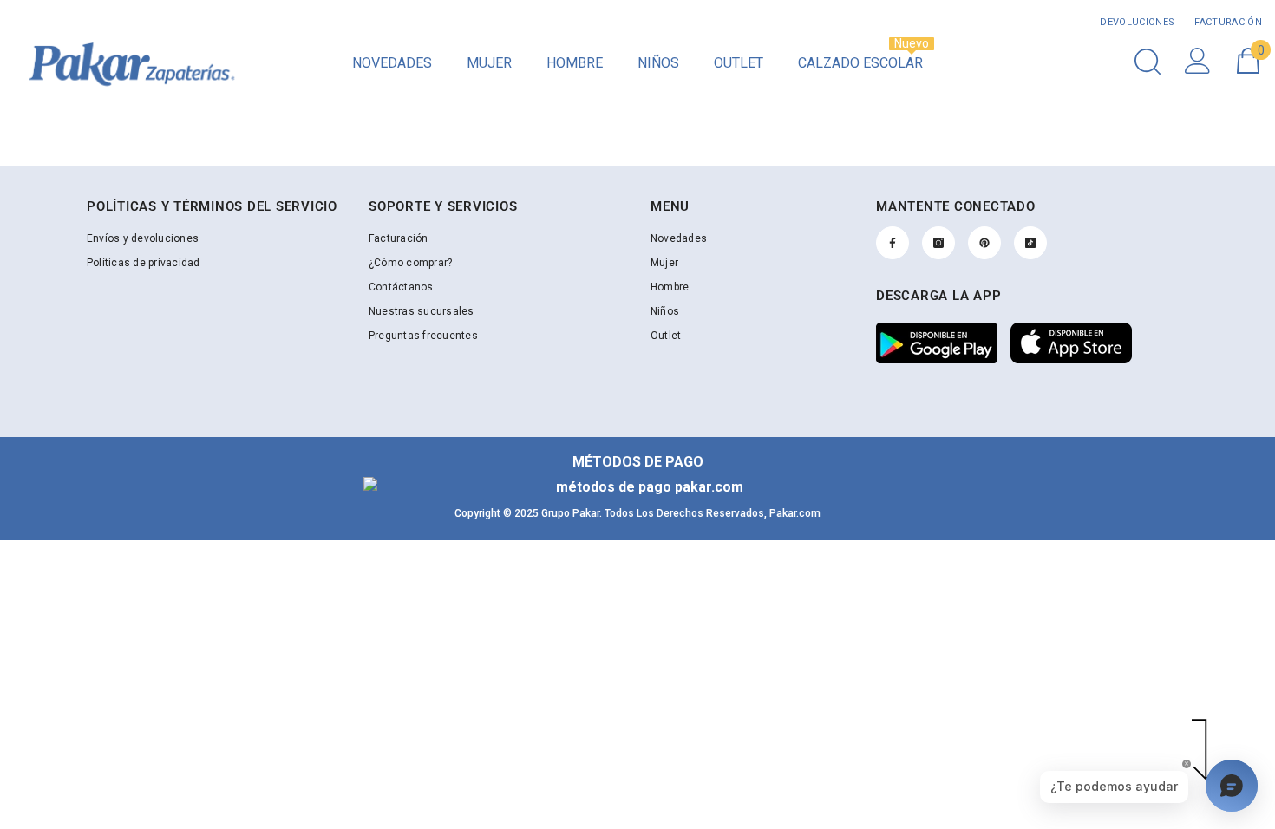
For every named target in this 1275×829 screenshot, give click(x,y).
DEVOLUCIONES (1137, 22)
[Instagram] (938, 242)
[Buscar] (1147, 61)
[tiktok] (1030, 242)
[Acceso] (1198, 61)
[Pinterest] (984, 242)
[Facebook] (892, 242)
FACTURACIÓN (1227, 22)
